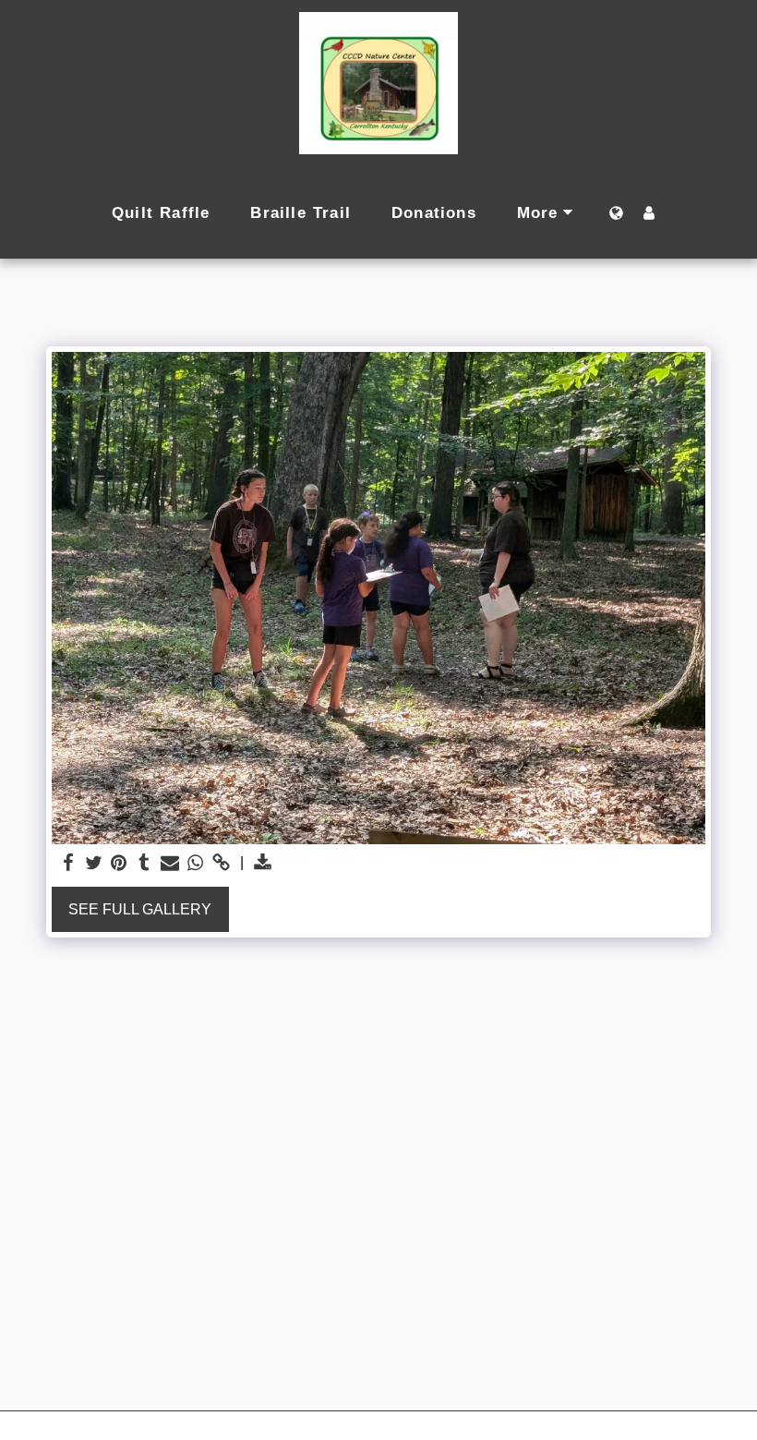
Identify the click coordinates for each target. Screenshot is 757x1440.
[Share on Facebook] (68, 863)
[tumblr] (145, 863)
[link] (220, 863)
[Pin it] (119, 863)
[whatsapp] (195, 863)
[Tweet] (93, 863)
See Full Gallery (139, 909)
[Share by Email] (170, 863)
